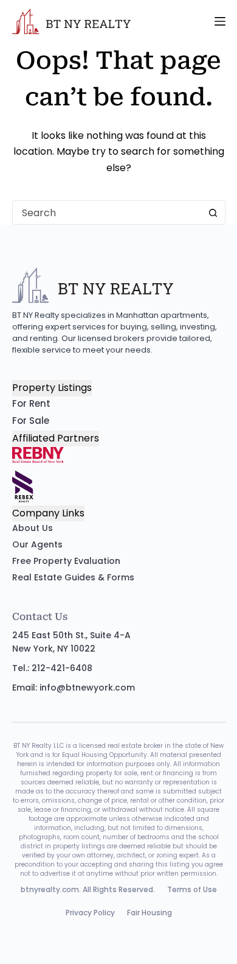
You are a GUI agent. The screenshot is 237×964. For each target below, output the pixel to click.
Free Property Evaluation (66, 561)
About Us (32, 528)
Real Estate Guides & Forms (73, 577)
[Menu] (220, 21)
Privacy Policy (90, 912)
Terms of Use (192, 889)
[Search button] (213, 212)
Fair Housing (149, 912)
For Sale (30, 420)
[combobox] (107, 212)
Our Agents (37, 544)
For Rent (31, 403)
